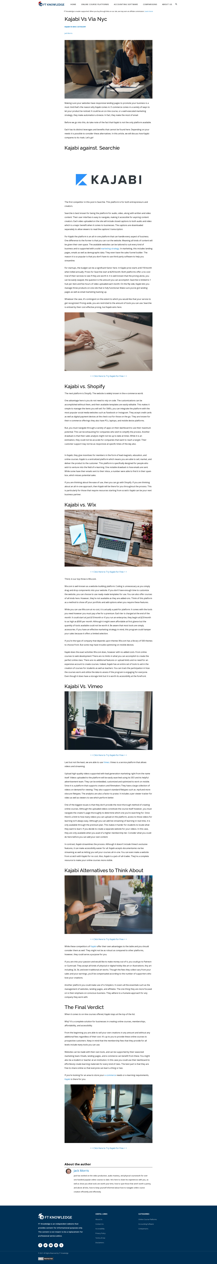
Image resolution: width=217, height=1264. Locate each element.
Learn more (149, 11)
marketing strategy (110, 248)
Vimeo (106, 762)
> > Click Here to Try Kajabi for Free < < (108, 376)
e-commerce (110, 1075)
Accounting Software (126, 4)
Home (73, 4)
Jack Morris (81, 1170)
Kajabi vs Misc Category (75, 27)
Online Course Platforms (95, 4)
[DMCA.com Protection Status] (45, 1258)
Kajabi (93, 946)
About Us (167, 4)
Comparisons (150, 4)
